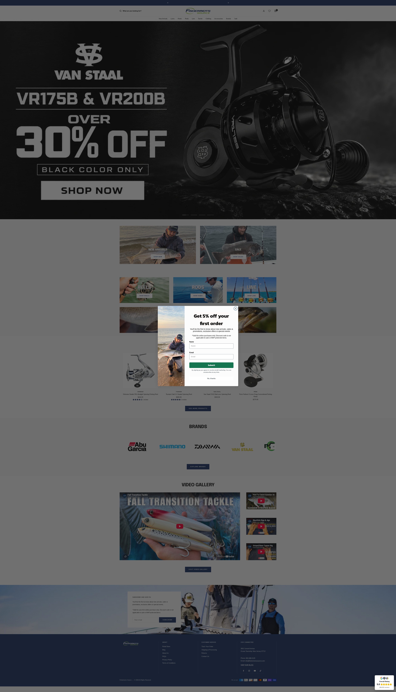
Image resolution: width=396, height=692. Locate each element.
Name (191, 342)
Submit (211, 365)
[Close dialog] (235, 308)
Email (191, 352)
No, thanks (211, 378)
